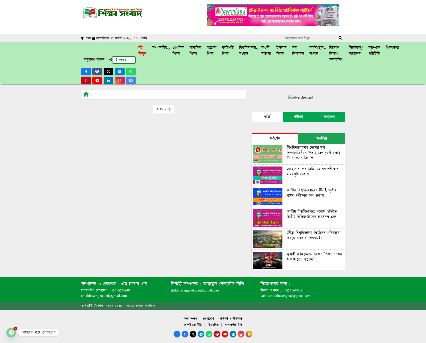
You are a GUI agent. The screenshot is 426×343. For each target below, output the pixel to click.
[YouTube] (225, 334)
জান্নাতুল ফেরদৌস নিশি (222, 284)
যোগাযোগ (208, 319)
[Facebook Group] (185, 334)
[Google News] (249, 334)
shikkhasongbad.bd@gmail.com (104, 295)
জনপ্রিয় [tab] (321, 138)
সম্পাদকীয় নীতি (233, 325)
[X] (193, 334)
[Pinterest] (217, 334)
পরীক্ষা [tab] (298, 117)
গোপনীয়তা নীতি (193, 325)
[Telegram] (201, 334)
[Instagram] (241, 334)
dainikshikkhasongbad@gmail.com (285, 295)
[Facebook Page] (177, 334)
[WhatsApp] (209, 334)
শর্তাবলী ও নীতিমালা (231, 319)
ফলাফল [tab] (329, 117)
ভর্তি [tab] (267, 117)
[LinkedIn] (233, 334)
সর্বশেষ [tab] (275, 138)
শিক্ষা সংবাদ (190, 319)
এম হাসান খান (133, 284)
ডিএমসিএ (213, 325)
